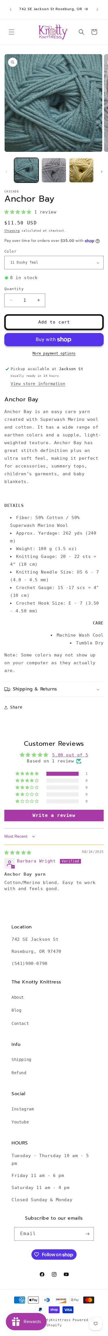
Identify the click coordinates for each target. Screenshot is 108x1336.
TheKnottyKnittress (51, 1320)
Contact (20, 1023)
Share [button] (16, 707)
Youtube (20, 1122)
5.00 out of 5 (70, 755)
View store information (38, 383)
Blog (16, 1010)
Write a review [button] (54, 815)
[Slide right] (101, 171)
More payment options (54, 353)
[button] (11, 32)
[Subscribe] (87, 1234)
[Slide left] (6, 171)
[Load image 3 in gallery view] (81, 170)
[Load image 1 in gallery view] (26, 170)
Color (10, 251)
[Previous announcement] (10, 9)
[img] (17, 852)
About (18, 997)
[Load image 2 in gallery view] (53, 170)
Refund (19, 1072)
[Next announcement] (97, 9)
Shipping (12, 230)
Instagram (23, 1109)
